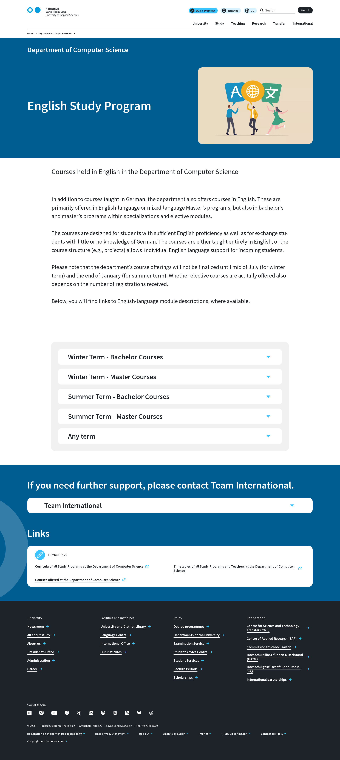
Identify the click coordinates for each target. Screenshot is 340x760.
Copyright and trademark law (45, 741)
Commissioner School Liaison (269, 647)
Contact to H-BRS (272, 733)
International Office (115, 643)
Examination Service (189, 643)
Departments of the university (197, 635)
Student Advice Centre (190, 652)
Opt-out (144, 733)
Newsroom (35, 626)
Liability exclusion (174, 733)
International (303, 23)
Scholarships (183, 677)
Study (219, 23)
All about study (38, 635)
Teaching (238, 23)
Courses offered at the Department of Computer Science (77, 580)
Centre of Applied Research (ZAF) (272, 638)
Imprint (203, 733)
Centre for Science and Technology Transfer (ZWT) (273, 628)
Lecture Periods (185, 669)
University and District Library (123, 626)
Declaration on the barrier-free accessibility (54, 733)
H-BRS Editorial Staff (234, 733)
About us (34, 643)
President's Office (40, 652)
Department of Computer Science (55, 33)
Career (32, 669)
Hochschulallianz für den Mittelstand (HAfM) (275, 657)
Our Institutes (111, 652)
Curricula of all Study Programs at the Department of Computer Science (89, 566)
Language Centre (113, 635)
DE (252, 10)
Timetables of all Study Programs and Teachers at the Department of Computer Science (234, 568)
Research (259, 23)
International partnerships (267, 679)
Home (30, 33)
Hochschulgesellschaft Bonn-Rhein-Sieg (274, 669)
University (200, 23)
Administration (38, 660)
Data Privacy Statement (110, 733)
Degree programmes (189, 626)
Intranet (233, 10)
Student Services (186, 660)
